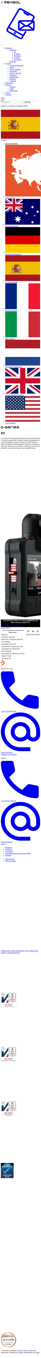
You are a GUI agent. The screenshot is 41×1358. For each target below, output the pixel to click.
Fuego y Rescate (15, 73)
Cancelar (27, 102)
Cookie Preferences (13, 953)
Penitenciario (14, 77)
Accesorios (18, 60)
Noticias (8, 85)
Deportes (13, 79)
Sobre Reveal (10, 859)
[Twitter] (20, 907)
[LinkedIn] (20, 949)
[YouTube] (2, 910)
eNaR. (21, 1352)
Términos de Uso (22, 951)
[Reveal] (11, 3)
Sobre (12, 89)
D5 (28, 631)
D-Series (17, 58)
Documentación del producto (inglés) (18, 853)
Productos (8, 48)
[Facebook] (2, 865)
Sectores (8, 63)
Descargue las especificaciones (11, 626)
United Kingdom (14, 395)
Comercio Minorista (16, 65)
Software (13, 62)
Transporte (13, 75)
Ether (37, 1352)
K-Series (17, 54)
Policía (12, 67)
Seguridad (13, 71)
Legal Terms (11, 951)
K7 (38, 631)
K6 (33, 631)
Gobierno (13, 81)
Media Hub (13, 91)
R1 (15, 52)
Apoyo (7, 93)
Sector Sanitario (15, 69)
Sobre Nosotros (10, 861)
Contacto (8, 94)
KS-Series (17, 56)
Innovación (9, 83)
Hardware (13, 50)
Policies (4, 951)
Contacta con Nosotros (9, 754)
